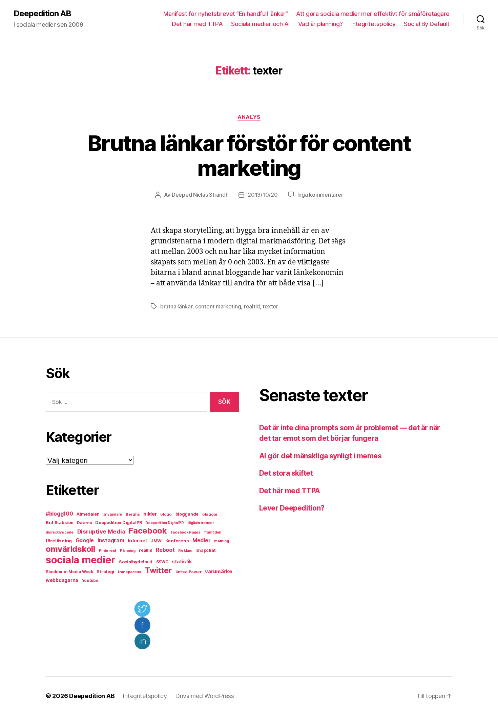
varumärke (218, 571)
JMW (156, 540)
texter (270, 306)
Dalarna (84, 522)
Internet (137, 541)
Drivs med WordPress (204, 695)
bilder (150, 514)
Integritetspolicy (373, 23)
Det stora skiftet (286, 473)
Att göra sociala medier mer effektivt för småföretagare (373, 13)
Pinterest (108, 550)
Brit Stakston (60, 522)
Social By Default (427, 23)
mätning (221, 541)
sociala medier (80, 560)
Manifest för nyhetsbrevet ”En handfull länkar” (225, 13)
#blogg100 (59, 514)
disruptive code (60, 532)
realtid (252, 306)
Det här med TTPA (197, 23)
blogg (166, 514)
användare (112, 514)
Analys (248, 117)
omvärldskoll (70, 549)
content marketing (218, 306)
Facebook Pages (186, 532)
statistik (182, 562)
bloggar (209, 514)
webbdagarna (62, 580)
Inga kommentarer (320, 194)
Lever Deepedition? (292, 508)
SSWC (162, 562)
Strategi (105, 571)
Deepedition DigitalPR (118, 522)
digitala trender (200, 523)
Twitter (158, 570)
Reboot (165, 550)
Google (85, 540)
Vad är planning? (320, 23)
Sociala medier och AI (260, 23)
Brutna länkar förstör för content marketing (249, 155)
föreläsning (59, 540)
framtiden (213, 532)
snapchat (206, 550)
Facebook (148, 531)
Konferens (177, 540)
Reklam (185, 550)
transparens (129, 571)
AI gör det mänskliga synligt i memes (320, 456)
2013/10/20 (262, 194)
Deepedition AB (42, 13)
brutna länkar (176, 306)
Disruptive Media (101, 531)
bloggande (187, 514)
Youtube (90, 580)
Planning (128, 550)
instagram (111, 540)
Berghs (133, 514)
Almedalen (88, 514)
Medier (201, 540)
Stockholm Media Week (69, 571)
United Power (188, 571)
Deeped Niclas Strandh (200, 194)
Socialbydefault (135, 561)
